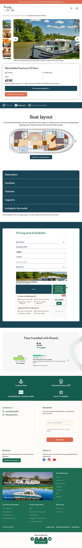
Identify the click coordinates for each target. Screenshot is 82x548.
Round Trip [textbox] (40, 267)
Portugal (59, 490)
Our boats (5, 16)
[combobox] (41, 242)
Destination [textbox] (40, 242)
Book (59, 303)
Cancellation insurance (37, 512)
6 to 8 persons (7, 515)
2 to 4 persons (7, 508)
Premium (23, 16)
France (58, 477)
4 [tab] (42, 278)
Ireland (58, 497)
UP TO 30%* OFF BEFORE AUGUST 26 (48, 2)
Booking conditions (63, 527)
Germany (59, 480)
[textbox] (41, 252)
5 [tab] (43, 278)
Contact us (60, 512)
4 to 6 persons (7, 512)
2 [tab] (39, 278)
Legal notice (50, 527)
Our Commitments (36, 521)
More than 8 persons (9, 518)
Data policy (75, 527)
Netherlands (60, 483)
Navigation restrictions (37, 518)
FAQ (30, 508)
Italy (57, 493)
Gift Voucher (33, 515)
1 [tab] (38, 278)
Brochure (59, 508)
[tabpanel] (41, 276)
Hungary (59, 487)
